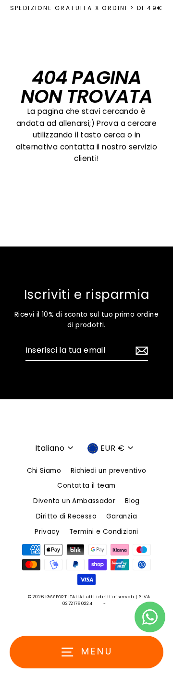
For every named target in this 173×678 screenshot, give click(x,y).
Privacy (47, 531)
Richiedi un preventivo (108, 470)
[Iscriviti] (140, 350)
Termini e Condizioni (103, 531)
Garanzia (121, 516)
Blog (132, 500)
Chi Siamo (44, 470)
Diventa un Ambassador (74, 500)
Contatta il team (86, 485)
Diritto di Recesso (66, 516)
